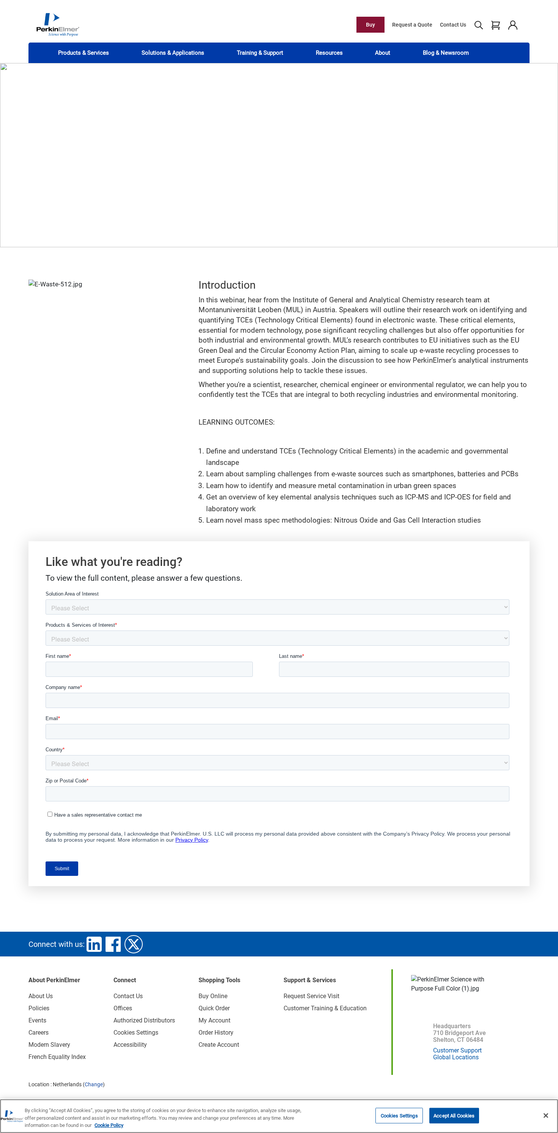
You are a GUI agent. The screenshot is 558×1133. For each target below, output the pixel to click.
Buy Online (213, 996)
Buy (370, 25)
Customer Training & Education (325, 1008)
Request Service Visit (311, 996)
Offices (122, 1008)
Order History (216, 1032)
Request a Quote (412, 25)
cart (495, 25)
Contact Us (453, 25)
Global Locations (456, 1057)
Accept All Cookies (453, 1115)
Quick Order (214, 1008)
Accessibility (130, 1044)
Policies (38, 1008)
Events (37, 1020)
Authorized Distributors (144, 1020)
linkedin (94, 944)
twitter (134, 944)
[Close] (546, 1115)
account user (512, 25)
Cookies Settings (399, 1115)
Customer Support (457, 1050)
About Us (40, 996)
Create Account (219, 1044)
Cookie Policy (109, 1125)
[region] (279, 1116)
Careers (38, 1032)
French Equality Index (57, 1056)
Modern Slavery (49, 1044)
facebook (113, 944)
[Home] (57, 24)
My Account (214, 1020)
